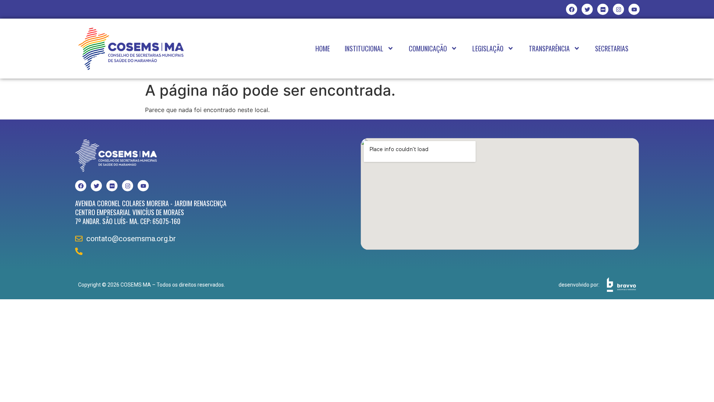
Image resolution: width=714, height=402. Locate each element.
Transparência (549, 48)
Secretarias (611, 48)
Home (322, 48)
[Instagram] (618, 9)
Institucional (364, 48)
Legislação (488, 48)
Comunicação (428, 48)
